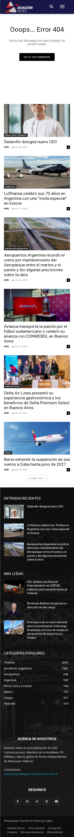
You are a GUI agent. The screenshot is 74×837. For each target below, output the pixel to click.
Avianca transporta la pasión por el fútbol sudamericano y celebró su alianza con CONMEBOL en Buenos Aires (36, 333)
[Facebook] (18, 801)
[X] (47, 801)
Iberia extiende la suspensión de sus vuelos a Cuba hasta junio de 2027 (37, 462)
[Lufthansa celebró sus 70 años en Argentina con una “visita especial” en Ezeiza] (37, 172)
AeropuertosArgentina (16, 248)
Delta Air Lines (12, 386)
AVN (6, 147)
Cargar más (35, 478)
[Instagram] (27, 801)
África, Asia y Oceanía (15, 135)
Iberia (8, 452)
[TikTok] (37, 801)
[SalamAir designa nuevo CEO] (37, 120)
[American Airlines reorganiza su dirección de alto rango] (14, 608)
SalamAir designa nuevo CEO (30, 141)
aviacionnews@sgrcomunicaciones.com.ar (31, 774)
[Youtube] (56, 801)
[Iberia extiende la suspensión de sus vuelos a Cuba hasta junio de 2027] (37, 438)
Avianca (9, 319)
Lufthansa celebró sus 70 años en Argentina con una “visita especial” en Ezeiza (35, 198)
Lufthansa (10, 186)
